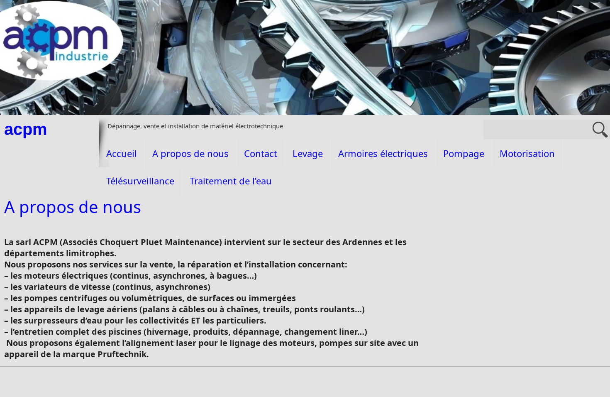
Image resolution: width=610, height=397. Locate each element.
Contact (260, 153)
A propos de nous (190, 153)
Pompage (463, 153)
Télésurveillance (140, 180)
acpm (25, 129)
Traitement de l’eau (231, 180)
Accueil (121, 153)
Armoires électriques (383, 153)
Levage (308, 153)
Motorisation (527, 153)
